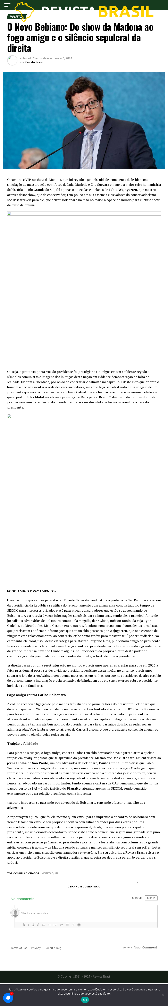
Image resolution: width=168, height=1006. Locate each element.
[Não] (163, 995)
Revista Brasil (34, 62)
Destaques (51, 873)
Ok (85, 999)
